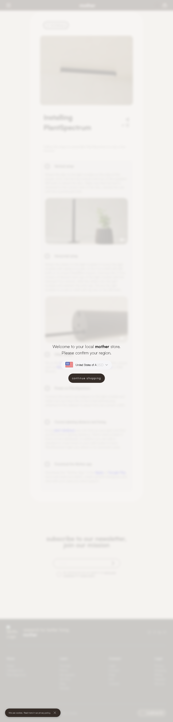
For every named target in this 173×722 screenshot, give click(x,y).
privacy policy (44, 712)
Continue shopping (86, 378)
